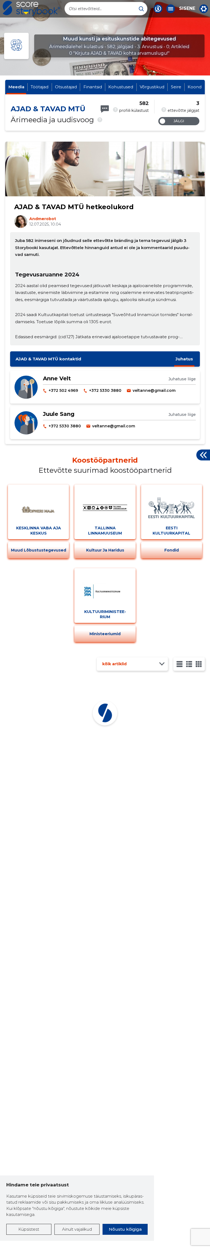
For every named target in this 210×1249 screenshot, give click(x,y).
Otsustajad (66, 86)
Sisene (187, 8)
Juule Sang (58, 414)
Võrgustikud (152, 86)
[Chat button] (158, 8)
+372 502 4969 (63, 390)
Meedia (16, 86)
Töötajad (39, 86)
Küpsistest (28, 1229)
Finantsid (92, 86)
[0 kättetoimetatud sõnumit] (105, 109)
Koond (195, 86)
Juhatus (184, 358)
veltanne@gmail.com (154, 390)
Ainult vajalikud (77, 1229)
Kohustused (120, 86)
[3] (189, 664)
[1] (179, 664)
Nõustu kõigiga (125, 1229)
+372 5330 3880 (105, 390)
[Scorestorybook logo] (31, 8)
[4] (198, 664)
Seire (176, 86)
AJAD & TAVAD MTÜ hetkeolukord (74, 207)
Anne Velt (57, 378)
